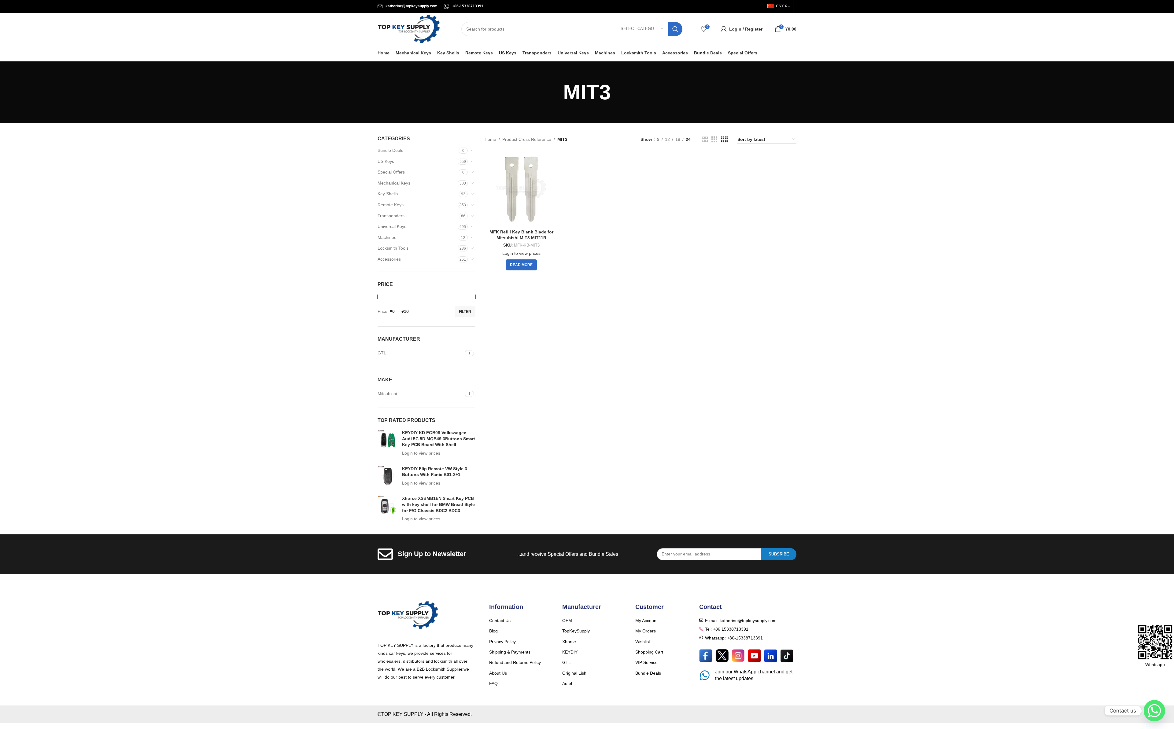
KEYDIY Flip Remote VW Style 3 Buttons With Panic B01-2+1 (434, 471)
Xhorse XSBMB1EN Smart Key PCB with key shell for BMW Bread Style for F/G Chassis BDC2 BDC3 (438, 504)
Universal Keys (392, 226)
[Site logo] (409, 28)
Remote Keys (391, 204)
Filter (465, 312)
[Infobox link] (407, 6)
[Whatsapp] (1154, 710)
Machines (387, 237)
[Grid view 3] (714, 139)
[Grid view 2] (705, 139)
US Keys (386, 161)
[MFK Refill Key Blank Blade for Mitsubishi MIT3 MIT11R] (521, 189)
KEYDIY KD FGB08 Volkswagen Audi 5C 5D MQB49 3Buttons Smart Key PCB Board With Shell (438, 438)
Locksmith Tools (393, 248)
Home (490, 139)
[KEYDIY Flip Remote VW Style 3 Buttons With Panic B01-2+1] (387, 476)
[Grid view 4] (724, 139)
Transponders (391, 215)
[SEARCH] (675, 29)
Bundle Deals (390, 150)
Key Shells (388, 193)
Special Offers (391, 172)
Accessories (389, 259)
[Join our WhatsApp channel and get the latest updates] (704, 675)
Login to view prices (421, 453)
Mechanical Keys (394, 183)
